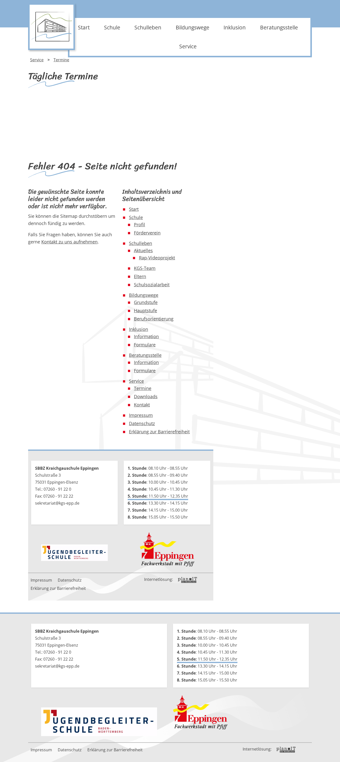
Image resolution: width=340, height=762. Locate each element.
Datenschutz (70, 580)
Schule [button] (112, 27)
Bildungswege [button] (192, 27)
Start (84, 27)
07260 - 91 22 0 (57, 489)
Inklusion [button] (235, 27)
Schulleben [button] (147, 27)
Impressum (41, 580)
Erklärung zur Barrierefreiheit (58, 588)
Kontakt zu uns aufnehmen (69, 242)
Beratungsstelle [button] (279, 27)
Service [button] (188, 46)
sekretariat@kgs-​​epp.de (57, 503)
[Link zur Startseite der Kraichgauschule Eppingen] (51, 26)
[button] (333, 755)
